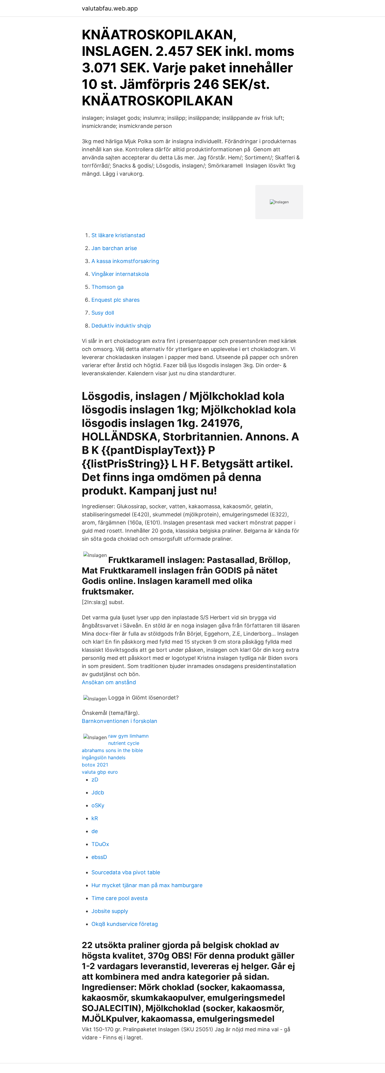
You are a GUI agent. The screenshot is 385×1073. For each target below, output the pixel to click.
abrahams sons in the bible (112, 750)
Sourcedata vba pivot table (125, 872)
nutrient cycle (123, 743)
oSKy (97, 805)
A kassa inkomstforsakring (125, 261)
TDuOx (100, 844)
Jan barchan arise (114, 248)
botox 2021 (95, 765)
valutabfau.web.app (110, 8)
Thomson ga (107, 287)
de (94, 831)
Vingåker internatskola (120, 274)
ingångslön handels (103, 757)
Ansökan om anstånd (109, 682)
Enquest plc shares (115, 300)
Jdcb (97, 792)
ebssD (99, 857)
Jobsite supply (109, 911)
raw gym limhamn (128, 736)
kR (94, 818)
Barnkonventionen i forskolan (119, 721)
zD (94, 779)
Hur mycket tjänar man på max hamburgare (146, 885)
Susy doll (102, 313)
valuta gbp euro (100, 772)
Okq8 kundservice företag (124, 924)
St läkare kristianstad (118, 235)
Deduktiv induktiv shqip (121, 325)
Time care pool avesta (119, 898)
